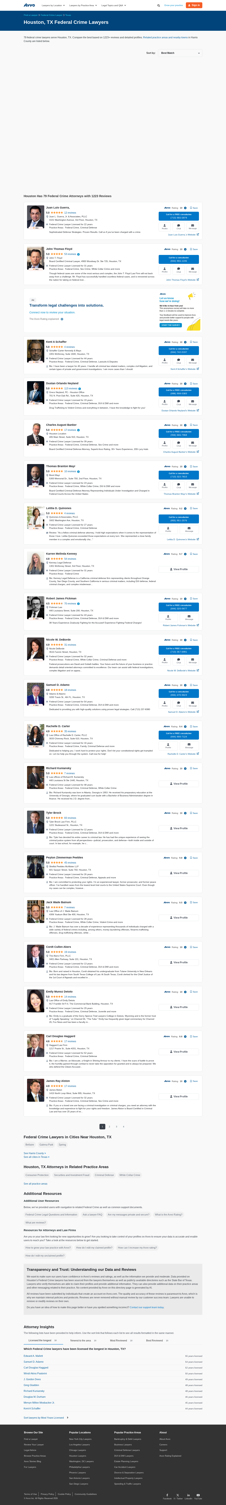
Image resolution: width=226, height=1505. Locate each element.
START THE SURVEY (171, 325)
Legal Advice (30, 1450)
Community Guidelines (86, 1494)
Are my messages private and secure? (128, 1214)
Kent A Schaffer (56, 341)
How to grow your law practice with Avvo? (48, 1247)
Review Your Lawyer (34, 1444)
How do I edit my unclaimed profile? (45, 1255)
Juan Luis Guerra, (58, 207)
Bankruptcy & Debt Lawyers (127, 1439)
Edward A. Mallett (33, 1356)
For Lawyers (30, 1467)
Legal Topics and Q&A (112, 5)
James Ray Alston (58, 1080)
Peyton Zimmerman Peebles (64, 857)
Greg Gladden (31, 1385)
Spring (62, 1144)
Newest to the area (83, 1340)
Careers (163, 1444)
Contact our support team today (147, 1307)
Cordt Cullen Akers (58, 946)
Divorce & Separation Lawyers (129, 1472)
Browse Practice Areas (35, 1456)
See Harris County (34, 1153)
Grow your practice (173, 5)
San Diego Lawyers (78, 1484)
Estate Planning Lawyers (126, 1461)
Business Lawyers (123, 1444)
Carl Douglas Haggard (60, 1036)
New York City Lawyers (80, 1439)
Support (163, 1450)
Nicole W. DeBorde (58, 639)
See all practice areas (35, 1183)
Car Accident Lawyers (124, 1467)
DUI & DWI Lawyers (123, 1456)
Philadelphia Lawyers (79, 1467)
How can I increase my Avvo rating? (137, 1247)
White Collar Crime (129, 1175)
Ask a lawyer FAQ (92, 1214)
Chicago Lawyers (77, 1450)
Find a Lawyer (31, 1439)
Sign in (196, 5)
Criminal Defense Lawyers (127, 1450)
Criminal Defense (104, 1175)
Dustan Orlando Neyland (62, 383)
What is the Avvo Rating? (168, 1214)
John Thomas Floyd (59, 248)
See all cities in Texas (35, 1157)
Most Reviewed (121, 1340)
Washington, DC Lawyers (81, 1461)
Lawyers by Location (52, 5)
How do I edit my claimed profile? (94, 1247)
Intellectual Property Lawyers (128, 1478)
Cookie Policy (64, 1494)
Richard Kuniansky (58, 768)
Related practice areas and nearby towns (165, 37)
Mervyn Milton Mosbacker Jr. (39, 1402)
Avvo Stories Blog (32, 1461)
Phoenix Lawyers (77, 1472)
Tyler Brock (53, 812)
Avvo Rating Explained (170, 1456)
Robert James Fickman (61, 598)
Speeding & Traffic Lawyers (127, 1484)
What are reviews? (36, 1222)
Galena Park (46, 1144)
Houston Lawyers (77, 1456)
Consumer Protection (37, 1175)
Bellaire (30, 1144)
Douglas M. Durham (35, 1397)
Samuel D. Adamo (57, 684)
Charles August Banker (61, 424)
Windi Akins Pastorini (35, 1373)
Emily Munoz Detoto (59, 991)
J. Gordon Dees (32, 1379)
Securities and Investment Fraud (71, 1175)
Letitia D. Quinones (58, 508)
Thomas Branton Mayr (60, 466)
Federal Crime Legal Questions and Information (51, 1214)
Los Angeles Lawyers (79, 1444)
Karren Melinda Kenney (61, 553)
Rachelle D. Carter (58, 726)
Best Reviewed (157, 1340)
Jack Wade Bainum (58, 902)
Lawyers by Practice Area (81, 5)
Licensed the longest (43, 1340)
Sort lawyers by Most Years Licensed (44, 1417)
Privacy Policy (47, 1494)
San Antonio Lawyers (79, 1478)
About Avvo (164, 1439)
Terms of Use (30, 1494)
